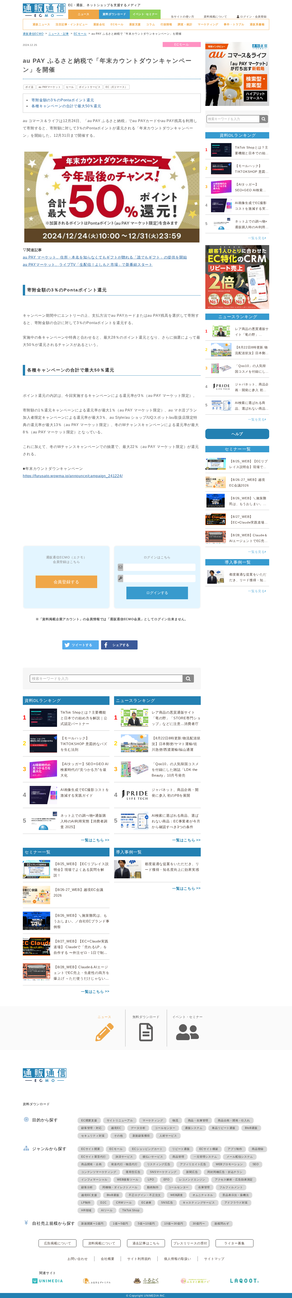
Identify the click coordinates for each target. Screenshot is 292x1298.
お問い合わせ (78, 1259)
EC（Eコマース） (117, 87)
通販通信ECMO (33, 33)
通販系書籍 (257, 24)
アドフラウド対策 (236, 1202)
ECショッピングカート (147, 1149)
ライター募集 (234, 1243)
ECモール (117, 24)
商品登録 (257, 1149)
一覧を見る (256, 238)
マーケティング (208, 24)
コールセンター (165, 1128)
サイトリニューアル (120, 1120)
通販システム (194, 1128)
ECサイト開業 (90, 1149)
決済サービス (124, 1156)
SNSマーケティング (163, 1172)
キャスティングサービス (199, 1202)
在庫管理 (204, 1187)
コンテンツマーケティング (98, 1172)
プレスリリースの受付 (190, 1243)
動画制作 (153, 1187)
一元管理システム (205, 1156)
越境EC (116, 1128)
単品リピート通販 (223, 1128)
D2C (103, 1202)
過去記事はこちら (146, 1243)
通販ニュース (41, 24)
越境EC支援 (89, 1195)
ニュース (83, 14)
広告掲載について (57, 1243)
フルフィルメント (231, 1187)
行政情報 (166, 24)
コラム (150, 24)
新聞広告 (192, 1172)
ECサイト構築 (208, 1149)
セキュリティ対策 (92, 1135)
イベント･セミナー (145, 14)
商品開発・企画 (91, 1164)
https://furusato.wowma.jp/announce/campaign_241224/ (73, 476)
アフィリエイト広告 (193, 1164)
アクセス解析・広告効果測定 (234, 1179)
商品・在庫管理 (198, 1120)
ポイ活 (29, 87)
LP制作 (86, 1202)
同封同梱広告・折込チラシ (224, 1172)
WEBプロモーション (229, 1164)
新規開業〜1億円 (92, 1223)
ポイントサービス (90, 87)
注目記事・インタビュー (72, 24)
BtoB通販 (251, 1128)
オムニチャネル (203, 1195)
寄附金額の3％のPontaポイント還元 (62, 100)
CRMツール (124, 1202)
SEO (256, 1164)
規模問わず (221, 1223)
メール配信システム (240, 1156)
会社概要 (107, 1259)
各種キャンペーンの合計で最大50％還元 (66, 106)
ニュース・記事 (58, 33)
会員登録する (66, 582)
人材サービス (168, 1135)
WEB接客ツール (127, 1179)
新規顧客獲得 (141, 1135)
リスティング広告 (158, 1164)
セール (70, 87)
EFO (166, 1179)
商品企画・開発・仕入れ (234, 1120)
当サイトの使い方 (182, 16)
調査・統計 (185, 24)
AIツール (107, 1210)
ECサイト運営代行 (93, 1156)
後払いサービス (153, 1156)
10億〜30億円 (173, 1223)
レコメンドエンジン (192, 1179)
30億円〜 (199, 1223)
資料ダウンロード (114, 14)
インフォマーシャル (94, 1179)
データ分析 (138, 1128)
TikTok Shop (131, 1210)
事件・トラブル (234, 24)
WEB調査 (176, 1195)
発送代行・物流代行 (124, 1164)
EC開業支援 (89, 1120)
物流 (175, 1120)
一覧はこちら (92, 840)
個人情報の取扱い (177, 1259)
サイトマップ (214, 1259)
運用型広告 (133, 1172)
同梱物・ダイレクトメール (120, 1187)
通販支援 (135, 24)
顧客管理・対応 (91, 1128)
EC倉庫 (146, 1202)
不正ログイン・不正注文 (145, 1195)
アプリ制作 (235, 1149)
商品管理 (178, 1156)
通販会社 (99, 24)
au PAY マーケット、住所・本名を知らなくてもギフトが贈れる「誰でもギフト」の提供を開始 (105, 257)
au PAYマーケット (50, 87)
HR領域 (86, 1210)
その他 (118, 1135)
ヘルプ (237, 434)
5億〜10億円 (146, 1223)
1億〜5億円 (120, 1223)
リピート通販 (181, 1149)
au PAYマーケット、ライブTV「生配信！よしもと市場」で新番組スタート (88, 265)
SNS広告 (167, 1202)
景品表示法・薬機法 (235, 1195)
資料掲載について (215, 16)
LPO (151, 1179)
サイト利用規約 (139, 1259)
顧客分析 (87, 1187)
